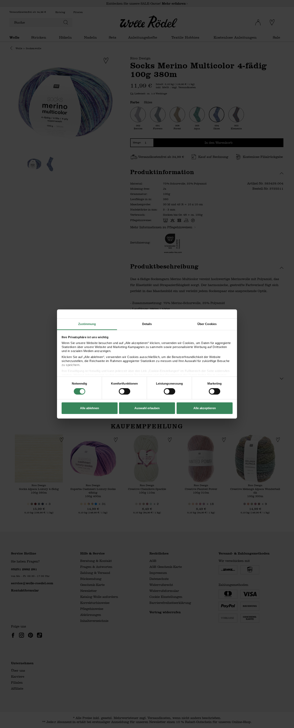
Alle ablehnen (89, 408)
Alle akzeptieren (204, 408)
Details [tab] (147, 324)
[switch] (124, 391)
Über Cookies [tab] (207, 324)
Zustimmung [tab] (87, 324)
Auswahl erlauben (147, 408)
